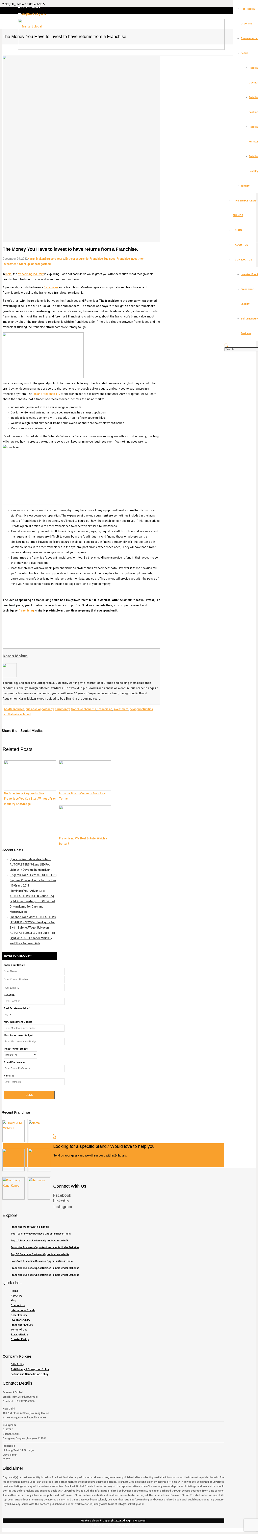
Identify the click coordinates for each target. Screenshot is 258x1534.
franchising (26, 610)
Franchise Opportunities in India (30, 1226)
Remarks (9, 1075)
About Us (16, 1295)
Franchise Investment (131, 258)
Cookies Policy (20, 1339)
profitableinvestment (17, 714)
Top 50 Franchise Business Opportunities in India (40, 1254)
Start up (24, 264)
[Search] (226, 345)
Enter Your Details (14, 965)
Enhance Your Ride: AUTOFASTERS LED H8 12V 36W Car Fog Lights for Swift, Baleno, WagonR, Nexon (33, 922)
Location (9, 995)
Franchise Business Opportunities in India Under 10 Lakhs (45, 1267)
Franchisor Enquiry (22, 1324)
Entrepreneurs (54, 258)
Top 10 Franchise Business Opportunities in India (40, 1240)
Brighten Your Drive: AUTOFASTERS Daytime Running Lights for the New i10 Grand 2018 (33, 880)
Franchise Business (102, 258)
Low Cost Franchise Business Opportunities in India (42, 1261)
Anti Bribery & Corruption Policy (30, 1369)
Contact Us (18, 1305)
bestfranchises (14, 709)
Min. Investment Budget (18, 1022)
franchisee (51, 287)
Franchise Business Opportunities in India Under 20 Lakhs (45, 1274)
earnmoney (62, 709)
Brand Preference (14, 1062)
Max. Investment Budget (18, 1035)
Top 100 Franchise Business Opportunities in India (41, 1233)
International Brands (23, 1310)
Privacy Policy (19, 1334)
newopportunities (141, 709)
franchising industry (31, 274)
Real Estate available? (17, 1008)
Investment (10, 264)
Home (14, 1290)
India (8, 274)
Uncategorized (41, 264)
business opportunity (40, 709)
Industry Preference (16, 1048)
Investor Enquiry (20, 1319)
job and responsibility (46, 393)
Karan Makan (36, 258)
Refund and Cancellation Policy (29, 1374)
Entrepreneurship (76, 258)
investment (120, 709)
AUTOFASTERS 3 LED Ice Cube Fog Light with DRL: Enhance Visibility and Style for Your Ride (32, 938)
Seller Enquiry (19, 1315)
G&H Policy (17, 1364)
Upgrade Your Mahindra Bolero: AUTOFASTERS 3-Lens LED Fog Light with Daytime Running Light (31, 864)
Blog (13, 1300)
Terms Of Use (19, 1329)
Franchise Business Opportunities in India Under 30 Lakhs (45, 1247)
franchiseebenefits (83, 709)
